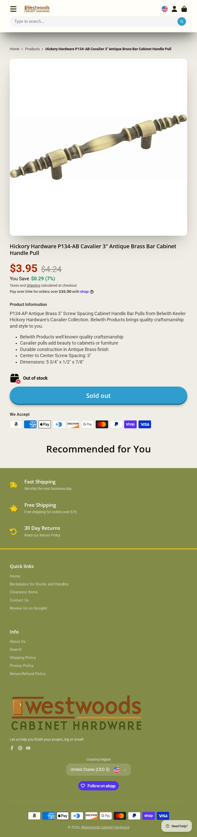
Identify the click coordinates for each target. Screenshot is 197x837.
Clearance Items (24, 592)
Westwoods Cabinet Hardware (105, 827)
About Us (18, 641)
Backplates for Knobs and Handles (39, 584)
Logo (37, 9)
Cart (184, 9)
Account (174, 9)
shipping (33, 285)
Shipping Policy (23, 657)
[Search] (182, 21)
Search (16, 649)
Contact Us (19, 600)
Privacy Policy (22, 665)
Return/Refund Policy (28, 673)
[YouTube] (28, 748)
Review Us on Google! (28, 608)
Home (14, 49)
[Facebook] (12, 748)
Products (32, 49)
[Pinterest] (20, 748)
